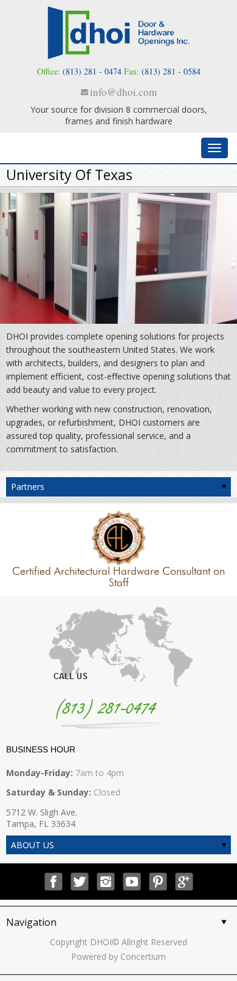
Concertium (143, 956)
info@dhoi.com (123, 92)
